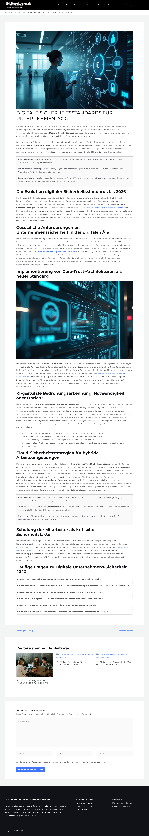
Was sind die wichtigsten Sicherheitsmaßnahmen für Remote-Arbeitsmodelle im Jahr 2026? (61, 599)
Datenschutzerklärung (122, 803)
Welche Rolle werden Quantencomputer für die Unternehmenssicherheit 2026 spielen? (58, 605)
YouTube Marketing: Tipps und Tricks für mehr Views (74, 663)
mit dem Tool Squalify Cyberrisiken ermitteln (55, 251)
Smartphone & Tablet (113, 5)
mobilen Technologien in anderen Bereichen (105, 208)
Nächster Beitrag (126, 631)
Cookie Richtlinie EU (121, 806)
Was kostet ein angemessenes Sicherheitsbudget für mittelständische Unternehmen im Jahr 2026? (64, 612)
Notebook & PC (93, 5)
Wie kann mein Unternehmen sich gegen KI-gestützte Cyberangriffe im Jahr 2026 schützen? (61, 592)
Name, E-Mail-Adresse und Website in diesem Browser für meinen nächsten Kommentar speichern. (62, 762)
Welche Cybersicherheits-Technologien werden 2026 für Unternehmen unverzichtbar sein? (60, 579)
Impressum (117, 800)
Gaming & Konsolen (74, 5)
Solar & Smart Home (134, 5)
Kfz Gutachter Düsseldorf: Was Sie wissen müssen (113, 663)
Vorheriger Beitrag (23, 631)
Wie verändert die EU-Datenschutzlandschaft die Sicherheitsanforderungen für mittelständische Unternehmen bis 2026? (74, 586)
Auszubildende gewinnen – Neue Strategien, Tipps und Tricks (32, 682)
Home (60, 5)
